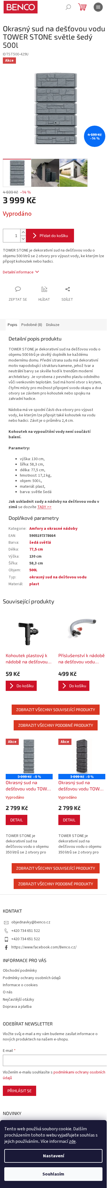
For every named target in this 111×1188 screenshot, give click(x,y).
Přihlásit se (19, 1090)
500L (33, 570)
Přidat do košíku (54, 235)
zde (72, 1141)
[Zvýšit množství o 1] (23, 232)
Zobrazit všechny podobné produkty (55, 725)
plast (34, 584)
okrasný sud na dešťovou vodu (58, 577)
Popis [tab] (12, 325)
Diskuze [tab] (52, 325)
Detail (16, 819)
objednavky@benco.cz (30, 922)
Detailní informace (18, 272)
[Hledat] (68, 7)
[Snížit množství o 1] (23, 239)
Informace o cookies (20, 985)
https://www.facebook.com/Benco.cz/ (44, 947)
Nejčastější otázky (18, 999)
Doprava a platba (17, 1007)
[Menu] (98, 7)
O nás (8, 992)
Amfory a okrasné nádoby (53, 528)
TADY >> (44, 507)
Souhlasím (53, 1174)
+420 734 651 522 (25, 931)
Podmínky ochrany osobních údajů (32, 978)
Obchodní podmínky (20, 970)
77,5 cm (36, 549)
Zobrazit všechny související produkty (55, 709)
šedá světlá (40, 542)
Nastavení (53, 1156)
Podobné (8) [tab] (31, 325)
